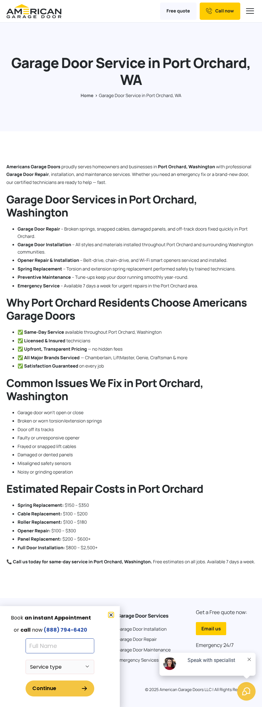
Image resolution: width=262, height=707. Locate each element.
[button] (111, 614)
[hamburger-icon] (251, 11)
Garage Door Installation (44, 245)
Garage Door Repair (27, 174)
